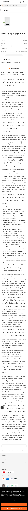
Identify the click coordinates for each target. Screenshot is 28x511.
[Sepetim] (26, 2)
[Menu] (2, 2)
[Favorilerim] (23, 2)
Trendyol (2, 451)
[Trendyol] (7, 2)
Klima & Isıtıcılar (15, 451)
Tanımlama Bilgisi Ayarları (14, 500)
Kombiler (22, 451)
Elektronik (8, 451)
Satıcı (3, 462)
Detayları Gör (17, 62)
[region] (14, 499)
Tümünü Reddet (14, 504)
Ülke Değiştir (4, 469)
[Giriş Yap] (20, 2)
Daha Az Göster (14, 446)
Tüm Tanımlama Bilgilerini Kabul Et (14, 508)
